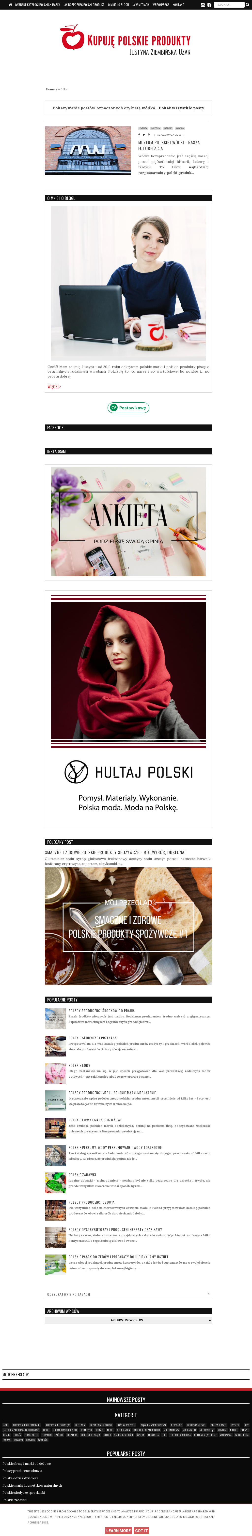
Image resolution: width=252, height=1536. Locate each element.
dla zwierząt (218, 1425)
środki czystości (123, 1435)
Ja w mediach (140, 4)
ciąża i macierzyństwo (153, 1425)
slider (107, 1435)
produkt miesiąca (90, 1435)
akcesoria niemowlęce (58, 1425)
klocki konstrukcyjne (65, 1430)
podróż (17, 1435)
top (164, 1435)
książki (99, 1430)
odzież (6, 1435)
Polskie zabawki (82, 1174)
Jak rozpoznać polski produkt (84, 4)
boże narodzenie (126, 1425)
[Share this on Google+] (150, 135)
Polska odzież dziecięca (20, 1478)
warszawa (226, 1435)
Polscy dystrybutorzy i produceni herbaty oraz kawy (115, 1229)
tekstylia (153, 1435)
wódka (180, 128)
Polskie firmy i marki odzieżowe (95, 1119)
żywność (43, 1439)
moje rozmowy (171, 1430)
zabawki (18, 1439)
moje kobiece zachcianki (146, 1430)
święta (140, 1435)
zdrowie (30, 1439)
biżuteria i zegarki (101, 1425)
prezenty (72, 1435)
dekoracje (176, 1425)
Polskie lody (79, 1065)
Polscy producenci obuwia (92, 1202)
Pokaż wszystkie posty (181, 107)
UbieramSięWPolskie (205, 1435)
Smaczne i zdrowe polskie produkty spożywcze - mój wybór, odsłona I (116, 852)
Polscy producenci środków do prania (102, 1010)
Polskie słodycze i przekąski (93, 1037)
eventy (143, 128)
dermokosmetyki (196, 1425)
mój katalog (189, 1430)
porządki (47, 1435)
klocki (46, 1430)
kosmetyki (86, 1430)
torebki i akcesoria (180, 1435)
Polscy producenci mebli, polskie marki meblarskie (112, 1092)
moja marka (123, 1430)
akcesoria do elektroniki (26, 1425)
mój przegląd (207, 1430)
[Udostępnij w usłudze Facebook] (140, 135)
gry (247, 1425)
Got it (141, 1530)
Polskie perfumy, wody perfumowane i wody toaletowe (115, 1147)
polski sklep (31, 1435)
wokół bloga (242, 1435)
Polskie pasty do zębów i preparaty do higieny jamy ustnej (118, 1256)
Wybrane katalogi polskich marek (37, 4)
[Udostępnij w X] (145, 135)
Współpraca (161, 4)
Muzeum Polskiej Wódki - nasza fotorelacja (169, 145)
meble (110, 1430)
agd (5, 1425)
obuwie (245, 1430)
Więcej (53, 386)
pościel (59, 1435)
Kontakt (178, 4)
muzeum (155, 128)
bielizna (80, 1425)
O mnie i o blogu (118, 4)
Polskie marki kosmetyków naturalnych (32, 1485)
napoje (168, 128)
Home (50, 89)
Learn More (118, 1530)
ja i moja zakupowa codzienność (21, 1430)
